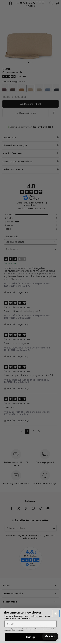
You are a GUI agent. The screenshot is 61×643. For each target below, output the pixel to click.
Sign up (30, 637)
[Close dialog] (55, 613)
